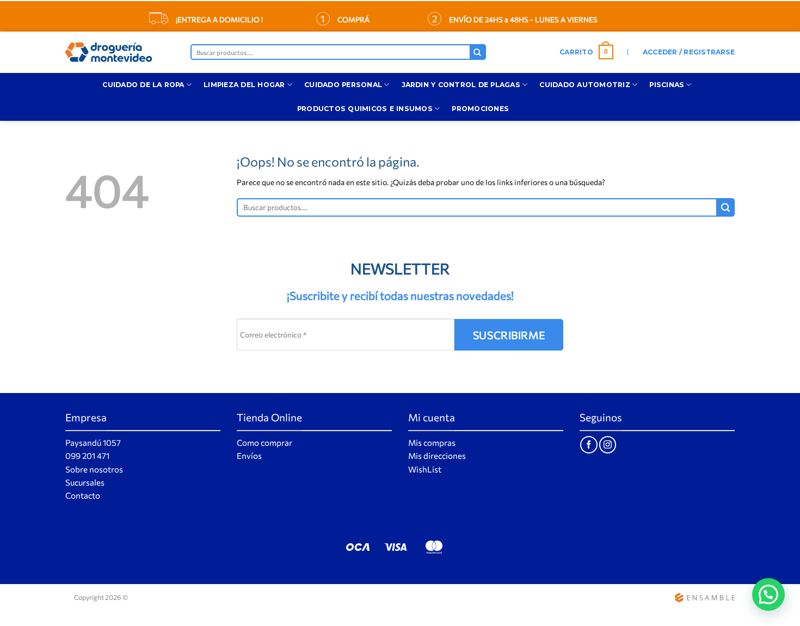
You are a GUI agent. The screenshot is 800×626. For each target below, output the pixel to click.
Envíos (249, 456)
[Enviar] (478, 52)
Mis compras (432, 442)
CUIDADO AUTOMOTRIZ (584, 85)
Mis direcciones (437, 456)
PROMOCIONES (480, 109)
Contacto (82, 495)
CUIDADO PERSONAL (343, 85)
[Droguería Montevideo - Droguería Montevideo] (119, 52)
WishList (424, 469)
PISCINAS (666, 85)
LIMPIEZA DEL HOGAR (244, 85)
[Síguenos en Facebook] (588, 444)
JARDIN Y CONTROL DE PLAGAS (461, 85)
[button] (586, 52)
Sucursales (84, 482)
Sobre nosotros (94, 469)
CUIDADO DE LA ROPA (143, 85)
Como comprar (264, 442)
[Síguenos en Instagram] (607, 444)
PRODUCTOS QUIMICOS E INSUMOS (365, 109)
